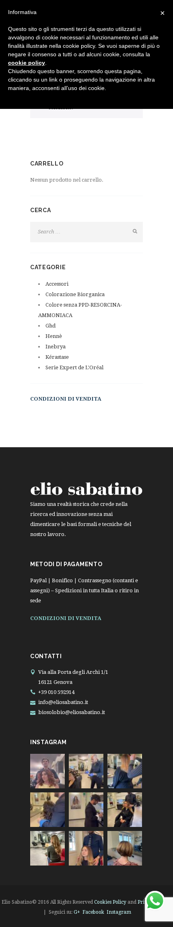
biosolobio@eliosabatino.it (71, 712)
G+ (77, 912)
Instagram (119, 912)
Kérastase (57, 357)
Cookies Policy (110, 902)
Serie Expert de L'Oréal (74, 367)
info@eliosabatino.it (63, 702)
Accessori (56, 284)
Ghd (50, 326)
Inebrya (55, 347)
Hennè (53, 336)
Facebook (93, 912)
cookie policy (26, 62)
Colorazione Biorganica (75, 294)
